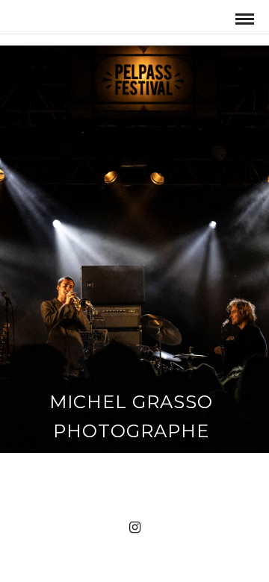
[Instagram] (134, 527)
